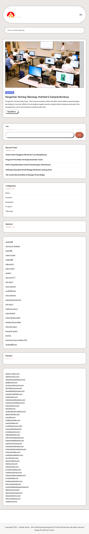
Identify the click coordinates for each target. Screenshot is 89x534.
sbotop (8, 336)
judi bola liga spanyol (13, 300)
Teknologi (9, 92)
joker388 (9, 251)
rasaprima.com (11, 501)
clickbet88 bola (11, 345)
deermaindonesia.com (14, 493)
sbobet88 (9, 242)
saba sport (10, 264)
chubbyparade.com (13, 420)
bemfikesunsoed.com (14, 388)
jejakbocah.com (11, 382)
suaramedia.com (12, 423)
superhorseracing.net (14, 443)
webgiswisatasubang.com (15, 400)
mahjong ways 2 (12, 309)
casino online (10, 255)
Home (9, 30)
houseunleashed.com (14, 429)
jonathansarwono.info (14, 426)
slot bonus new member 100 (16, 340)
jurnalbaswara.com (13, 432)
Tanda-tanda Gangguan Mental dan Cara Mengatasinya (26, 155)
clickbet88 (9, 260)
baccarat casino (11, 331)
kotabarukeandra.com (14, 481)
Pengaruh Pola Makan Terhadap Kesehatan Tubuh (24, 160)
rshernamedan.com (13, 452)
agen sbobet (10, 313)
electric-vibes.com (12, 374)
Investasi (9, 197)
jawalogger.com (12, 397)
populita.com (11, 417)
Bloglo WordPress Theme (44, 530)
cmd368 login (11, 291)
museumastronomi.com (15, 385)
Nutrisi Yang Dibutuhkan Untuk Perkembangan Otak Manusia (28, 165)
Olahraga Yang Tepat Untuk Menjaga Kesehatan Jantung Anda (29, 170)
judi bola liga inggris (13, 318)
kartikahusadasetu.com (14, 455)
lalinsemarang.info (13, 490)
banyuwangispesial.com (15, 438)
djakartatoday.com (13, 414)
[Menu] (80, 14)
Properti (9, 207)
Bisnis (8, 193)
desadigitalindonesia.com (15, 391)
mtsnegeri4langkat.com (15, 446)
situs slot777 (10, 278)
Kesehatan (9, 202)
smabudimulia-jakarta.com (16, 411)
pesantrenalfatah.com (14, 394)
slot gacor (9, 282)
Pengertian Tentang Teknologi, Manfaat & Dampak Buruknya (37, 96)
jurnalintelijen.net (12, 478)
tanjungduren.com (12, 406)
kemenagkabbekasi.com (15, 440)
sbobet (8, 273)
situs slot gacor (11, 327)
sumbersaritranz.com (14, 472)
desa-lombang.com (13, 499)
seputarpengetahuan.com (15, 380)
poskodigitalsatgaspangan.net (17, 487)
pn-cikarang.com (12, 458)
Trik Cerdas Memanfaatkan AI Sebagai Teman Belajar (25, 175)
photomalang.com (13, 461)
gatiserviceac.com (12, 377)
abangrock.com (11, 464)
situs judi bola (11, 287)
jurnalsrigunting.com (13, 470)
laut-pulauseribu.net (13, 484)
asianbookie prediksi (13, 322)
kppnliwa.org (10, 409)
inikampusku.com (12, 467)
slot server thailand (13, 246)
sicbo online (10, 269)
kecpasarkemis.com (13, 496)
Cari (7, 126)
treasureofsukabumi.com (15, 403)
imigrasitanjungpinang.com (16, 449)
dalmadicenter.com (13, 435)
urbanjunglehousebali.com (16, 475)
